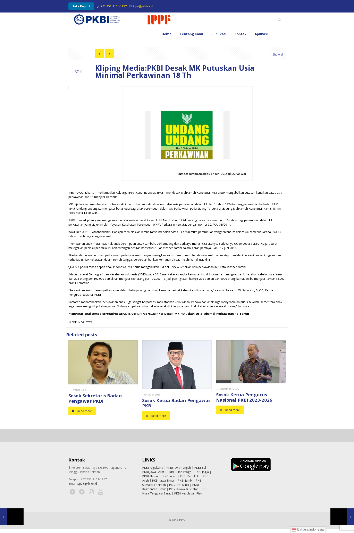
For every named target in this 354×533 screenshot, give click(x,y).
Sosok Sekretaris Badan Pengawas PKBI (95, 398)
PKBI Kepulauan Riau (188, 493)
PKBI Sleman (150, 476)
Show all (278, 54)
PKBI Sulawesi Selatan (184, 489)
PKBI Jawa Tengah (178, 467)
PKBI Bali (200, 467)
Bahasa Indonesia (310, 529)
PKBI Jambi (185, 480)
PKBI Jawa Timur (163, 480)
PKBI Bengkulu (190, 476)
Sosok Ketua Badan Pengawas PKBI (176, 403)
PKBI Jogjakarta (152, 467)
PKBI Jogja (202, 472)
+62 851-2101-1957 (114, 6)
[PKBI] (122, 20)
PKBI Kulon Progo (179, 472)
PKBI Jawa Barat (153, 472)
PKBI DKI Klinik (179, 485)
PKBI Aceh (170, 476)
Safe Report (81, 6)
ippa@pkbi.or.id (143, 6)
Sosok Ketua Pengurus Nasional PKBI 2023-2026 (244, 397)
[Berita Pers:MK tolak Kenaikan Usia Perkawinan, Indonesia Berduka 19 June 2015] (342, 516)
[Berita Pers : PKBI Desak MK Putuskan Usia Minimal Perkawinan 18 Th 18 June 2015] (12, 516)
